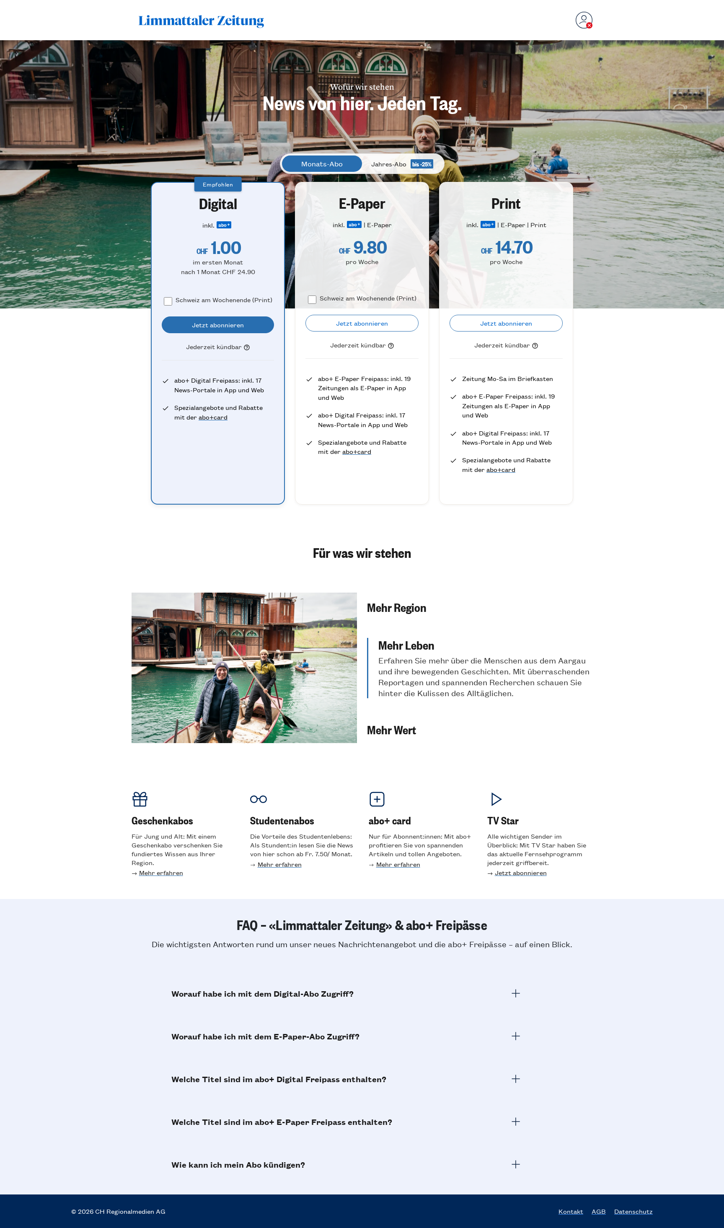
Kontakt (571, 1211)
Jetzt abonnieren (521, 872)
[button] (479, 607)
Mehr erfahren (161, 872)
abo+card (213, 416)
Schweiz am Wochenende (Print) (224, 299)
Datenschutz (633, 1211)
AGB (599, 1211)
